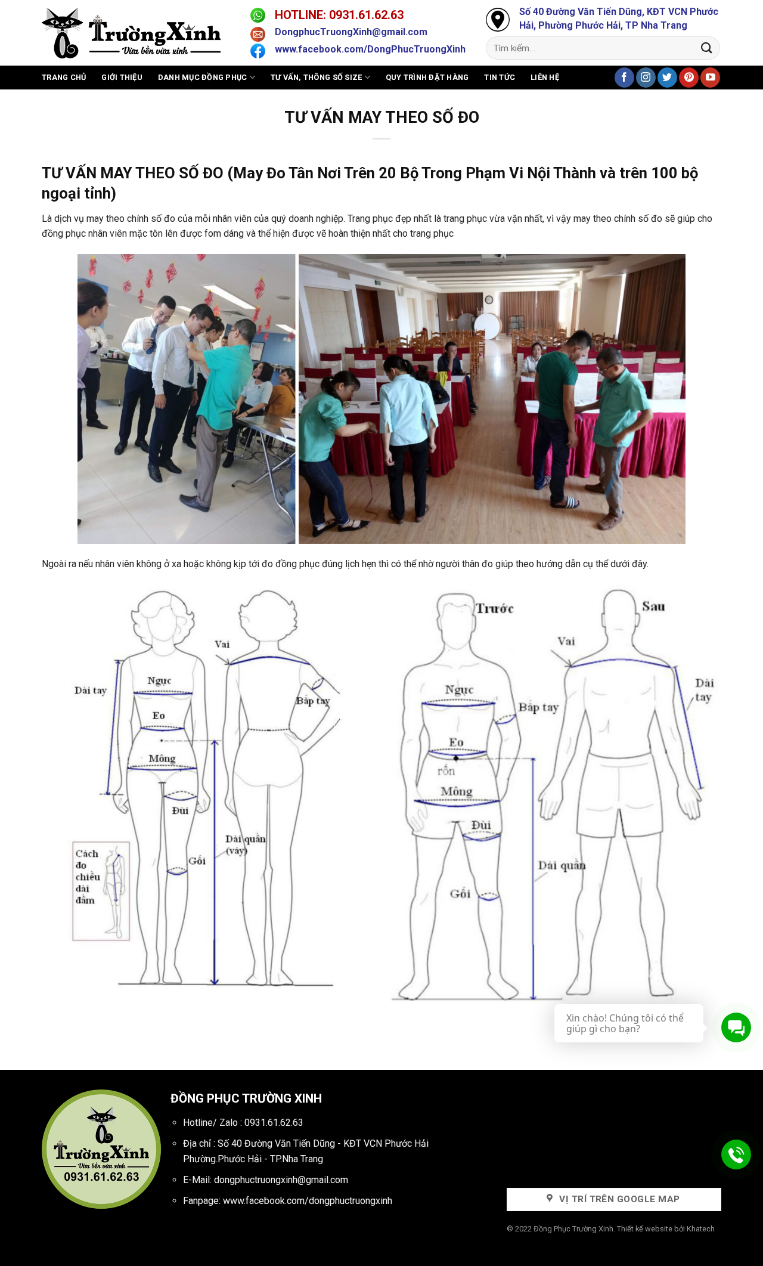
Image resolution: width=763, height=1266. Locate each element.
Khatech (701, 1228)
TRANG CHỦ (64, 77)
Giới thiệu (121, 77)
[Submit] (707, 48)
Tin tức (499, 77)
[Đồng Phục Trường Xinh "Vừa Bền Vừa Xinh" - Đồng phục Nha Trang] (137, 33)
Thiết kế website (644, 1228)
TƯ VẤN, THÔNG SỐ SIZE (316, 77)
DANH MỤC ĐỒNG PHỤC (202, 77)
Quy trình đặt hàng (427, 77)
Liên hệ (545, 77)
